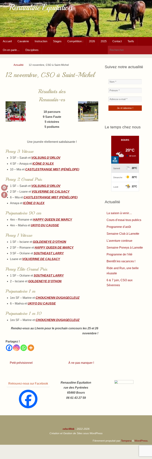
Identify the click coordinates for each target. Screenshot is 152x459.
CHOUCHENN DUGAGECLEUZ (58, 297)
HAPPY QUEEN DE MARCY (52, 219)
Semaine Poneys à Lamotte (125, 247)
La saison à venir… (119, 213)
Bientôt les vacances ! (121, 261)
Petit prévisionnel (21, 362)
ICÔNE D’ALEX (43, 163)
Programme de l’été (119, 254)
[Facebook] (9, 348)
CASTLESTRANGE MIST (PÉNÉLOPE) (52, 169)
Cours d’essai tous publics (124, 220)
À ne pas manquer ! (81, 362)
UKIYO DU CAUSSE (45, 225)
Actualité (19, 64)
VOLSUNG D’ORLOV (45, 157)
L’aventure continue (119, 240)
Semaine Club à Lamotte (123, 233)
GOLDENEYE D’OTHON (49, 241)
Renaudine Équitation (40, 7)
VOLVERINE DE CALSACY (51, 191)
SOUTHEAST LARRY (49, 253)
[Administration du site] (4, 187)
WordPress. (141, 440)
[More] (31, 348)
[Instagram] (16, 348)
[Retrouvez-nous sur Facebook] (4, 195)
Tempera (126, 440)
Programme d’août (119, 226)
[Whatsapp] (23, 348)
